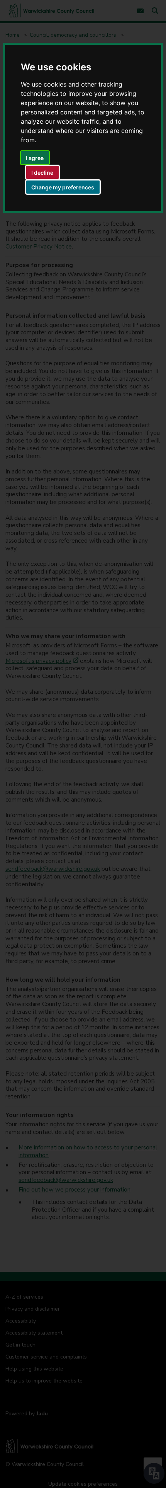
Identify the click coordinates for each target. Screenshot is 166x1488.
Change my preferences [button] (62, 187)
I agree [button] (35, 158)
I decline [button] (42, 172)
